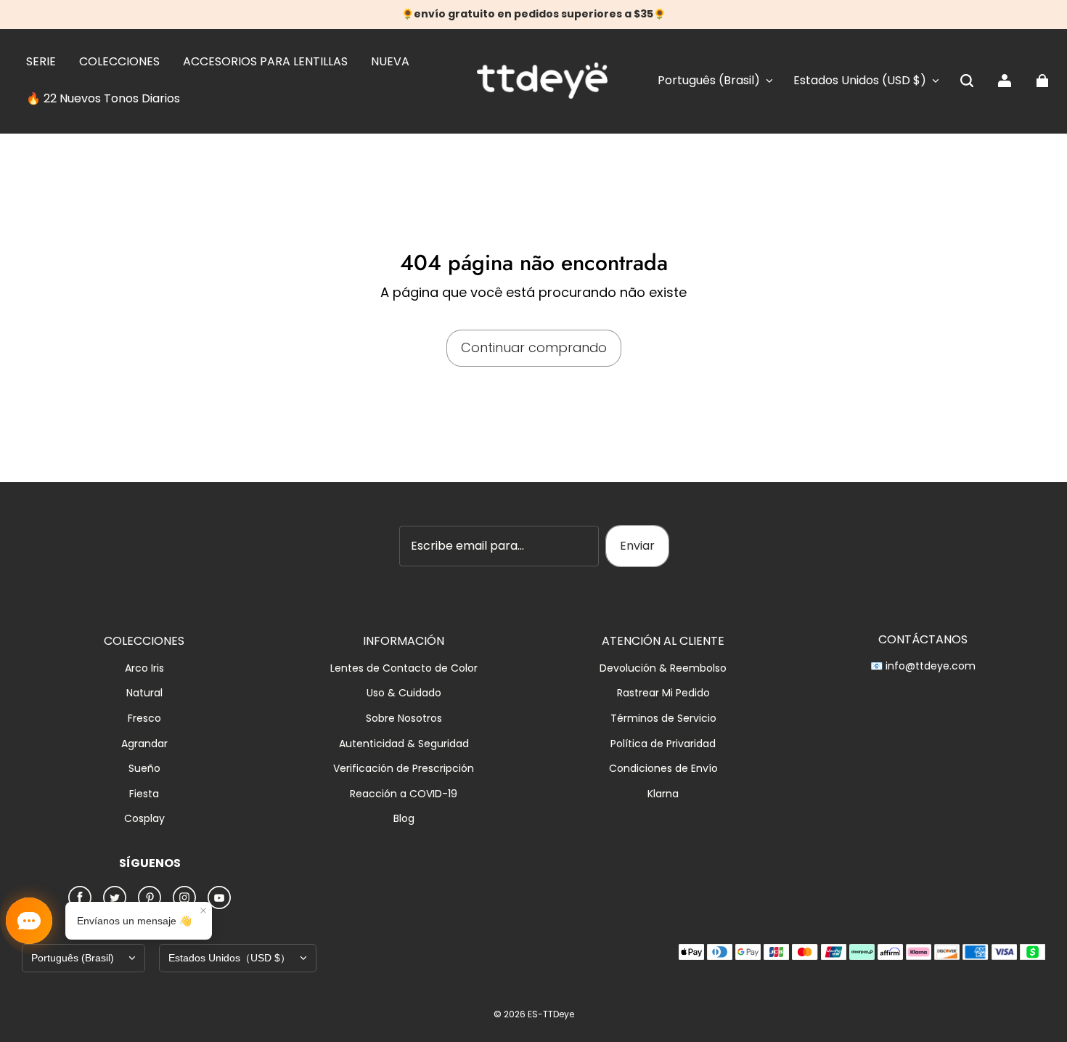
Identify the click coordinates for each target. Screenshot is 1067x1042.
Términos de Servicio (663, 718)
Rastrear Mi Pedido (663, 693)
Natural (144, 693)
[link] (41, 62)
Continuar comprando (534, 347)
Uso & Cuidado (404, 693)
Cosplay (144, 819)
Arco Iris (144, 668)
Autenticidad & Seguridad (404, 744)
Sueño (144, 769)
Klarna (663, 794)
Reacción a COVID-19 (403, 794)
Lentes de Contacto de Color (404, 668)
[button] (967, 80)
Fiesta (144, 794)
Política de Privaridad (663, 744)
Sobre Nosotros (404, 718)
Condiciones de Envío (663, 769)
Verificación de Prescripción (403, 769)
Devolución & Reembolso (663, 668)
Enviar (637, 545)
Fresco (144, 718)
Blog (403, 819)
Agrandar (144, 744)
